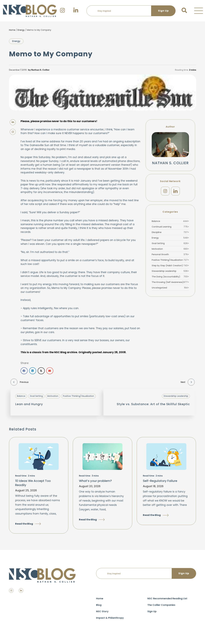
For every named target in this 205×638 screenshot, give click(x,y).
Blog (98, 605)
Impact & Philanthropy (110, 618)
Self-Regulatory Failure (160, 481)
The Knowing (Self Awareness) (170, 282)
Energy (21, 29)
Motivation (170, 248)
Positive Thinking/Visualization (170, 259)
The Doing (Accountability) (170, 276)
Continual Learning (170, 226)
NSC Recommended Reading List (167, 598)
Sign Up (152, 611)
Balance (170, 221)
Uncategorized (170, 287)
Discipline (170, 232)
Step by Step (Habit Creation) (170, 265)
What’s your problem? (95, 481)
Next (183, 382)
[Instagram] (165, 191)
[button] (198, 10)
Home (12, 29)
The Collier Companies (161, 605)
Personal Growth (170, 254)
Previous (24, 382)
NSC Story (102, 611)
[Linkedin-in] (21, 590)
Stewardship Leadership (170, 271)
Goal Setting (170, 243)
